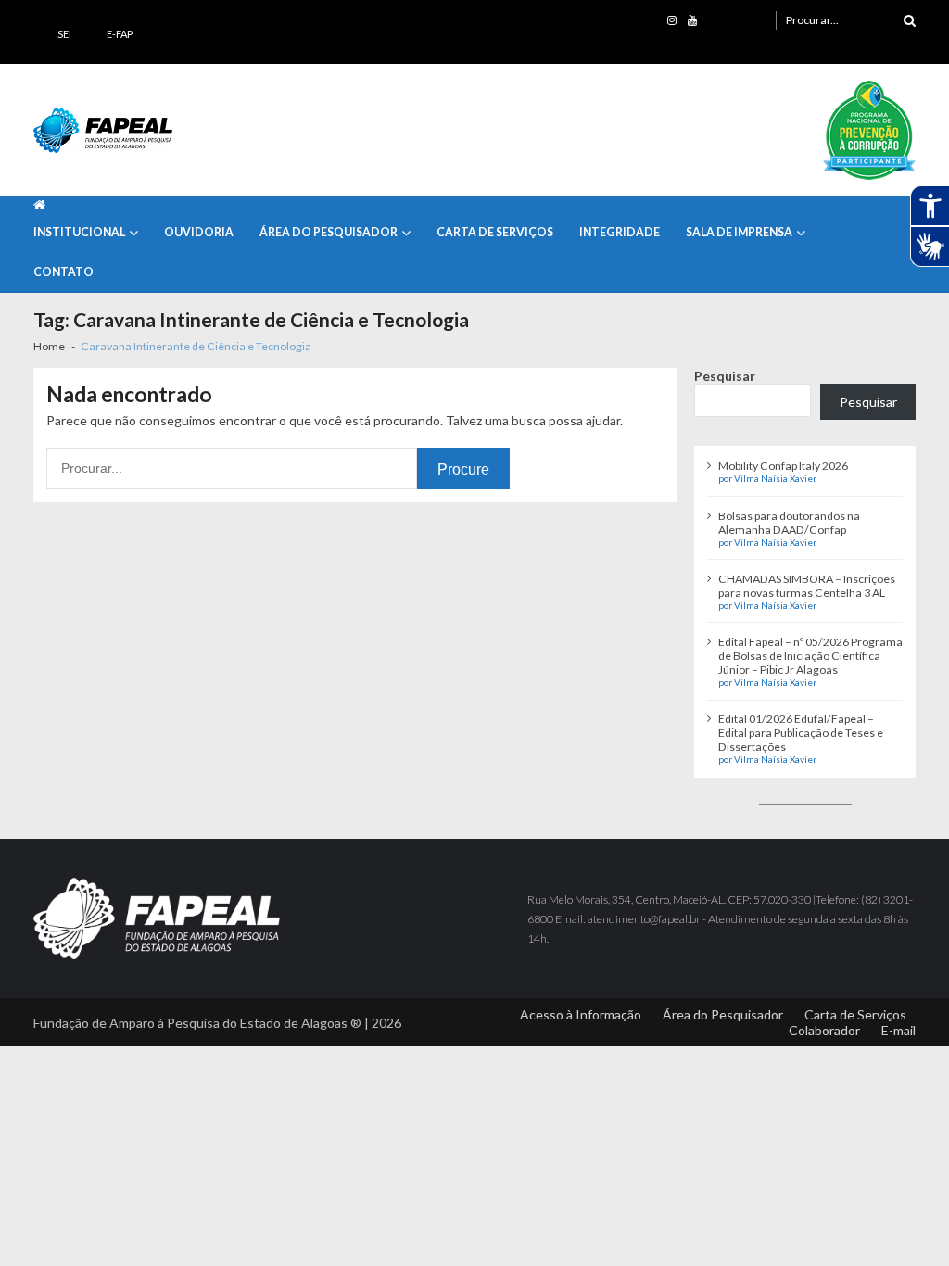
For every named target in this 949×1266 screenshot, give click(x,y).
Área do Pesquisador (328, 232)
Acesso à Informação (580, 1014)
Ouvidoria (199, 232)
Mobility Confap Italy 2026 (783, 466)
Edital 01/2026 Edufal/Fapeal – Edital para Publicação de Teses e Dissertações (800, 732)
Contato (63, 272)
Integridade (619, 232)
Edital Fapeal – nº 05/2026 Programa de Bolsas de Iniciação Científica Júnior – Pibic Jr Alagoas (810, 656)
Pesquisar (724, 376)
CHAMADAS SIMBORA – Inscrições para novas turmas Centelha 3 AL (806, 586)
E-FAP (120, 34)
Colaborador (824, 1030)
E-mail (898, 1030)
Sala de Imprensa (739, 232)
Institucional (79, 232)
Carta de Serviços (495, 232)
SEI (64, 34)
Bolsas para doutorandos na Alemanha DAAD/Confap (789, 523)
